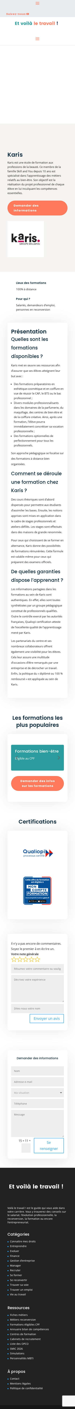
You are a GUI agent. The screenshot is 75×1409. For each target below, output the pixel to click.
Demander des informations (26, 208)
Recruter (15, 1270)
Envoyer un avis (47, 1018)
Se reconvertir (18, 1280)
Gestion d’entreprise (22, 1260)
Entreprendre (18, 1246)
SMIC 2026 (16, 1348)
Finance (14, 1256)
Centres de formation (23, 1334)
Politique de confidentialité (26, 1388)
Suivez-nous (16, 14)
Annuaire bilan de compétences (29, 1329)
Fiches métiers (19, 1315)
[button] (16, 757)
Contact (14, 1378)
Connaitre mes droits (23, 1241)
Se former (16, 1275)
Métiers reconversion (23, 1319)
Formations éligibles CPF (25, 1324)
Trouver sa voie (19, 1284)
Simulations (17, 1353)
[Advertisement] (37, 84)
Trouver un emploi (21, 1289)
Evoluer (14, 1251)
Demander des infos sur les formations (37, 783)
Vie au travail (18, 1294)
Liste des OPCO (19, 1343)
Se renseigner (49, 1145)
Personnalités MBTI (21, 1358)
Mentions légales (20, 1383)
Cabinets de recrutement (25, 1339)
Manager (15, 1265)
